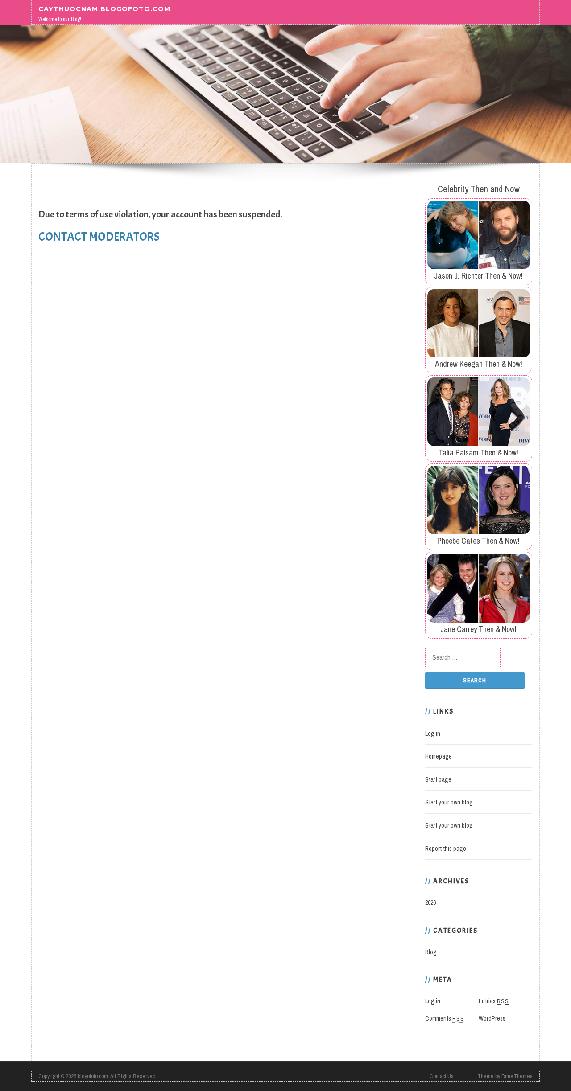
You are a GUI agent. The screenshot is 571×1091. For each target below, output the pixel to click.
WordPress (492, 1018)
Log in (432, 734)
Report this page (445, 849)
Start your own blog (449, 802)
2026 (430, 902)
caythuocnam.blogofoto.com (104, 8)
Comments (444, 1018)
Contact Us (442, 1076)
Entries (494, 1001)
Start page (438, 779)
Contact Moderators (99, 236)
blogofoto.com (93, 1076)
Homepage (438, 756)
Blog (431, 952)
